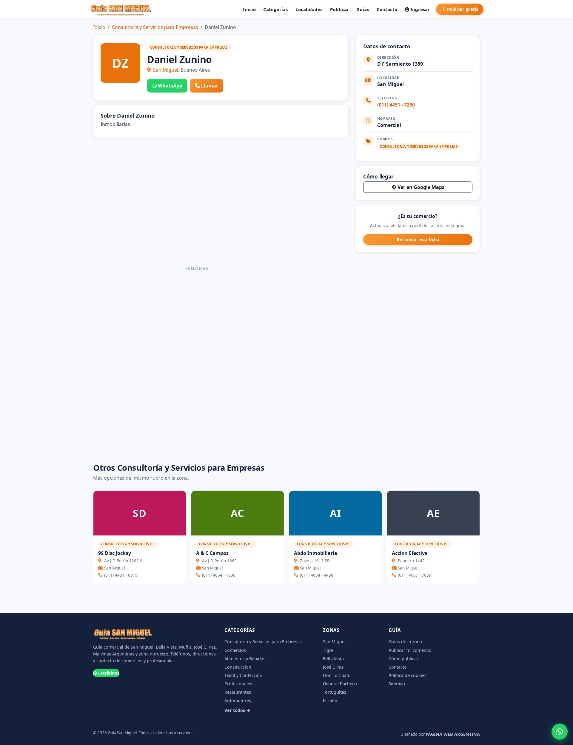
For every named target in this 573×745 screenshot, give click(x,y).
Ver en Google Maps (421, 187)
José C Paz (333, 667)
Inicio (249, 9)
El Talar (330, 700)
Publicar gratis (462, 9)
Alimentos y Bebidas (244, 658)
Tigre (328, 650)
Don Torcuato (337, 675)
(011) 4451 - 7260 (396, 104)
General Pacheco (340, 683)
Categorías (275, 9)
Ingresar (420, 9)
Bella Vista (333, 658)
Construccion (237, 667)
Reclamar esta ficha (418, 239)
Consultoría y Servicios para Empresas (155, 27)
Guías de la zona (405, 641)
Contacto (387, 9)
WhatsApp (170, 85)
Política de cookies (407, 675)
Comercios (235, 650)
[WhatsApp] (560, 732)
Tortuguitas (334, 692)
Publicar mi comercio (410, 650)
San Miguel (165, 70)
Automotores (237, 700)
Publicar (339, 9)
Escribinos (108, 673)
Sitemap (397, 683)
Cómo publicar (403, 658)
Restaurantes (237, 692)
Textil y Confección (243, 675)
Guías (362, 9)
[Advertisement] (197, 362)
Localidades (308, 9)
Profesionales (238, 683)
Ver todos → (237, 710)
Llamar (209, 85)
